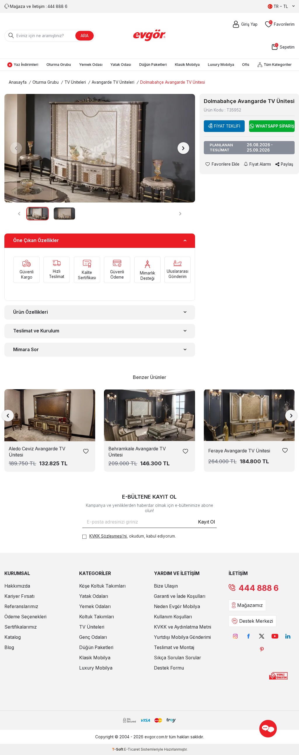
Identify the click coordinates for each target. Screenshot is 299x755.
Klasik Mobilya (187, 64)
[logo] (150, 35)
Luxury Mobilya (221, 64)
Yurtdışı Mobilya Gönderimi (182, 637)
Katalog (12, 637)
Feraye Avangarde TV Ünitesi (239, 451)
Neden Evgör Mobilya (177, 606)
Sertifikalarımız (20, 627)
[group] (99, 148)
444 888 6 (259, 588)
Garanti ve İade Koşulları (179, 596)
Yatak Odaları (93, 596)
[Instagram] (235, 636)
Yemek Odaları (95, 606)
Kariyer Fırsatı (19, 596)
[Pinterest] (262, 649)
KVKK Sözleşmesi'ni (108, 536)
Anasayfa (18, 82)
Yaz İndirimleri (26, 64)
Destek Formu (169, 668)
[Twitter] (262, 636)
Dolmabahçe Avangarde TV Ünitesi (172, 82)
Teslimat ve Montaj (174, 647)
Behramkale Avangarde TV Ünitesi (137, 452)
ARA (84, 35)
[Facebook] (249, 636)
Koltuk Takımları (96, 617)
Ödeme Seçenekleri (25, 617)
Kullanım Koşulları (173, 617)
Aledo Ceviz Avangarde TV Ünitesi (37, 452)
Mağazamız (250, 605)
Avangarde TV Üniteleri (113, 82)
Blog (9, 647)
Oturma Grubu (58, 64)
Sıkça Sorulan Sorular (177, 657)
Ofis (245, 64)
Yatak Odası (120, 64)
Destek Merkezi (256, 621)
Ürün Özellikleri (30, 312)
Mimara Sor (26, 349)
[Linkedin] (288, 636)
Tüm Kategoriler (278, 64)
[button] (16, 148)
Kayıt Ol (206, 522)
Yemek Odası (90, 64)
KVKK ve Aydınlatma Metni (182, 627)
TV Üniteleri (75, 82)
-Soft (118, 749)
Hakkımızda (17, 586)
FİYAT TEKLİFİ (227, 126)
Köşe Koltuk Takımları (102, 586)
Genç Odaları (93, 637)
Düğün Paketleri (153, 64)
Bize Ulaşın (166, 586)
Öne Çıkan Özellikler (36, 240)
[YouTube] (275, 636)
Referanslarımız (21, 606)
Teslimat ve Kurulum (36, 331)
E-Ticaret (132, 749)
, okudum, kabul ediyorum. (132, 536)
